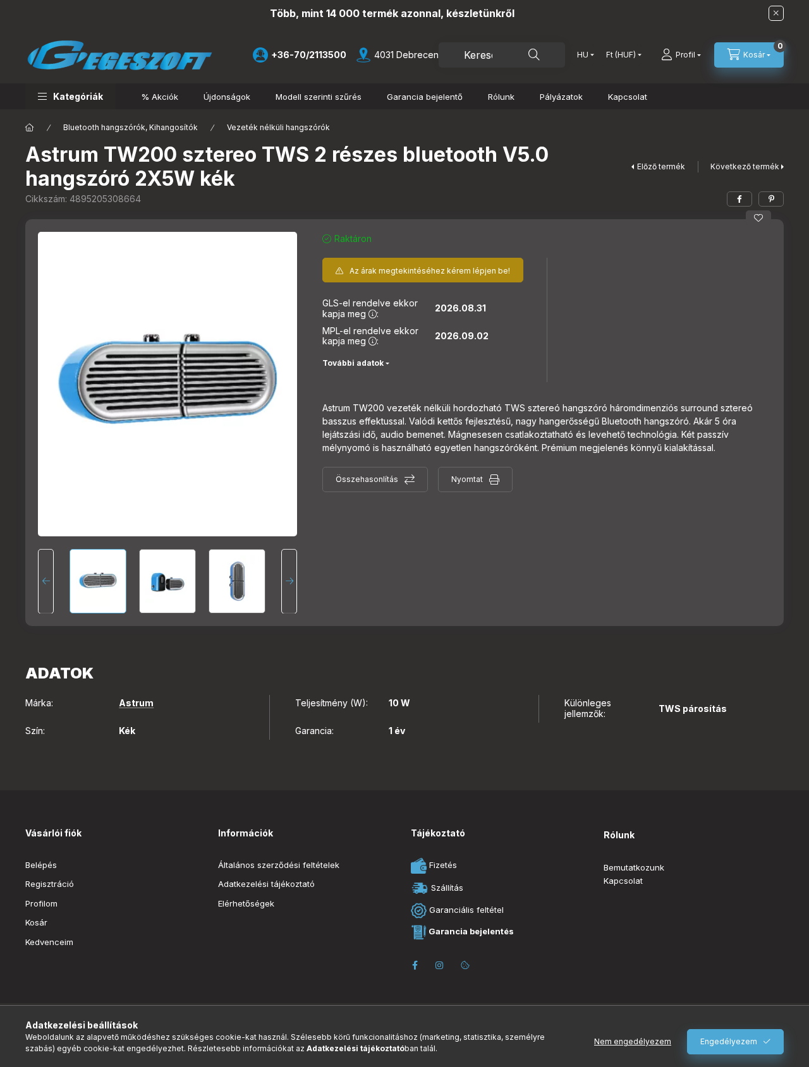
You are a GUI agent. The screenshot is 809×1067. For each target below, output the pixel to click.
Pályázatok (561, 97)
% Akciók (159, 97)
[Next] (289, 581)
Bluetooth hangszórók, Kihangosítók (130, 127)
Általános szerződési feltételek (278, 865)
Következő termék (744, 166)
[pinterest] (771, 199)
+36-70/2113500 (308, 54)
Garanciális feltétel (465, 910)
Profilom (41, 903)
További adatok (353, 363)
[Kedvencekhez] (758, 218)
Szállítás (446, 887)
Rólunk (501, 97)
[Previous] (46, 581)
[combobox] (502, 55)
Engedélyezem (728, 1041)
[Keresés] (534, 55)
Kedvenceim (49, 942)
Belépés (41, 865)
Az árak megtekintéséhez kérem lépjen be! (430, 270)
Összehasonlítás (367, 479)
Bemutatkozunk (634, 867)
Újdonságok (227, 97)
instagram (440, 965)
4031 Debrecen (406, 54)
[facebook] (739, 199)
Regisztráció (49, 884)
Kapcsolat (627, 97)
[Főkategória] (29, 127)
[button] (70, 96)
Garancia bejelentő (425, 97)
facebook (414, 965)
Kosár (36, 922)
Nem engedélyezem (632, 1041)
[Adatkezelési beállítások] (465, 965)
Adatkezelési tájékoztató (266, 884)
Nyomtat (467, 479)
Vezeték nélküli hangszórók (278, 127)
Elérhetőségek (246, 903)
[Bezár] (776, 13)
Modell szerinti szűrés (319, 97)
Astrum (136, 703)
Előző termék (661, 166)
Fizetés (442, 865)
